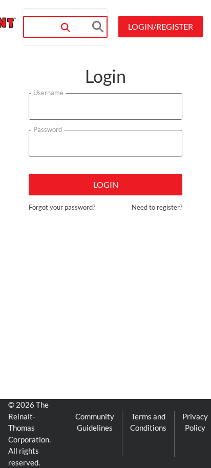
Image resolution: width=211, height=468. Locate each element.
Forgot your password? (62, 207)
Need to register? (157, 207)
